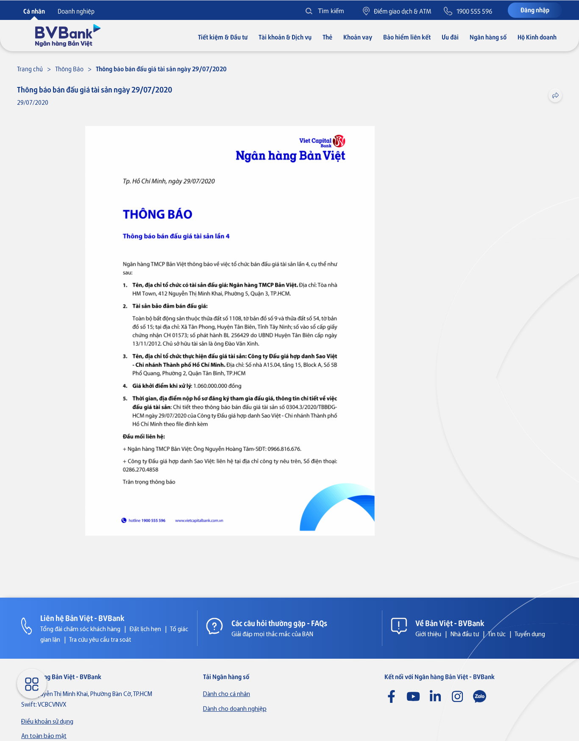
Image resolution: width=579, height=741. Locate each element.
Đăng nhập (535, 10)
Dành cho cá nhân (226, 694)
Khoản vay (357, 37)
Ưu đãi (450, 37)
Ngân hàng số (488, 37)
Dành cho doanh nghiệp (235, 709)
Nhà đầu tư (465, 635)
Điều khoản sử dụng (47, 722)
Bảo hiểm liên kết (407, 37)
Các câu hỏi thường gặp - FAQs (279, 623)
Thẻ (327, 37)
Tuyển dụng (530, 635)
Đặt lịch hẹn (145, 629)
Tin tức (497, 635)
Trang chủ (30, 68)
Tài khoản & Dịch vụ (285, 37)
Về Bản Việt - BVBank (449, 623)
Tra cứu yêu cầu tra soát (100, 640)
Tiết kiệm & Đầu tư (223, 37)
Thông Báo (69, 68)
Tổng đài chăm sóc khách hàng (80, 629)
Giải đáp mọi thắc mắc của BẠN (272, 635)
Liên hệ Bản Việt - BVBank (82, 617)
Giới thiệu (428, 635)
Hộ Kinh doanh (537, 37)
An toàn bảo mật (44, 736)
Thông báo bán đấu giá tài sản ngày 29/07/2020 (161, 68)
